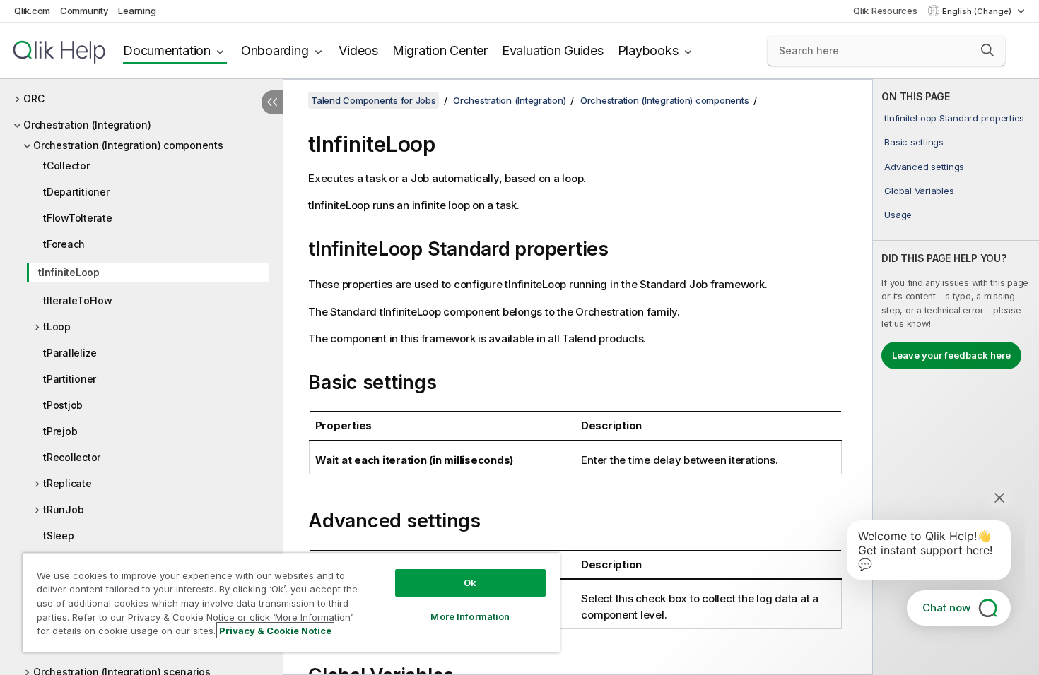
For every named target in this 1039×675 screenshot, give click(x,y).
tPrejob (60, 431)
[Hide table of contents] (272, 102)
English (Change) (978, 11)
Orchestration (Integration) (87, 125)
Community (84, 10)
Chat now (946, 607)
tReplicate (67, 483)
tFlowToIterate (77, 218)
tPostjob (63, 405)
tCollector (66, 166)
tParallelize (70, 353)
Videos (358, 50)
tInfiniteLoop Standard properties (954, 118)
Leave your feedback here (951, 355)
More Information (470, 616)
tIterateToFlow (77, 300)
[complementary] (956, 377)
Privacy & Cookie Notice (275, 630)
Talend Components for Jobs (373, 100)
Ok (470, 582)
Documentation (167, 50)
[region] (291, 602)
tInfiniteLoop (69, 272)
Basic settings (914, 142)
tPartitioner (69, 379)
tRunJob (63, 509)
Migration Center (440, 50)
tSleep (58, 536)
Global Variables (918, 190)
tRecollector (71, 457)
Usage (898, 214)
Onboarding (275, 50)
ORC (33, 98)
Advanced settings (924, 166)
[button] (987, 50)
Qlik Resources (885, 10)
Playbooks (648, 50)
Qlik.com (32, 10)
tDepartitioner (76, 192)
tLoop (57, 327)
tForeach (64, 244)
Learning (136, 10)
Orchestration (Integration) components (128, 145)
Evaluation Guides (553, 50)
